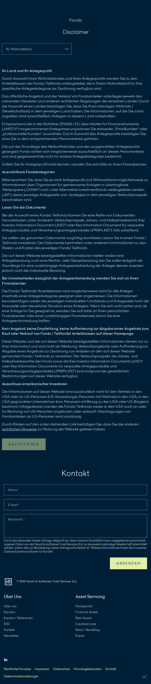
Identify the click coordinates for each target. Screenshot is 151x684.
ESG (7, 624)
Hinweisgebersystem (88, 669)
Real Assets (84, 618)
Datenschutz (61, 669)
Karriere (9, 612)
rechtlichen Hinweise (19, 429)
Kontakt (9, 630)
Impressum (42, 669)
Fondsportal (84, 606)
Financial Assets (87, 612)
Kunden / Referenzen (18, 618)
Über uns (10, 606)
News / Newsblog (88, 630)
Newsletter (11, 636)
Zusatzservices (86, 624)
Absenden (128, 563)
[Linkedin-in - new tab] (5, 660)
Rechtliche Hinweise (17, 669)
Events (80, 636)
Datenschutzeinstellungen (21, 676)
